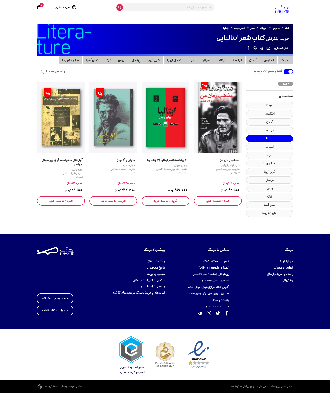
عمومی (276, 28)
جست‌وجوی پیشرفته (55, 298)
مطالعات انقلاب (155, 261)
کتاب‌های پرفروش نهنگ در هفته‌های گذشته (138, 292)
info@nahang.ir (207, 267)
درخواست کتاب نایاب (55, 310)
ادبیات (264, 28)
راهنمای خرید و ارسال (280, 273)
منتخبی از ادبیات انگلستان (149, 280)
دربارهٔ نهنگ (285, 261)
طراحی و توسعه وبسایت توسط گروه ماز (64, 387)
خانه (287, 28)
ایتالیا (226, 28)
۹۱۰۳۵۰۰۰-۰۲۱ (211, 261)
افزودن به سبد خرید (218, 200)
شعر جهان (240, 28)
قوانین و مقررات (283, 267)
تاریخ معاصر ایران (154, 267)
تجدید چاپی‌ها (156, 273)
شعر (252, 28)
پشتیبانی (287, 280)
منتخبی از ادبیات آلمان (151, 286)
